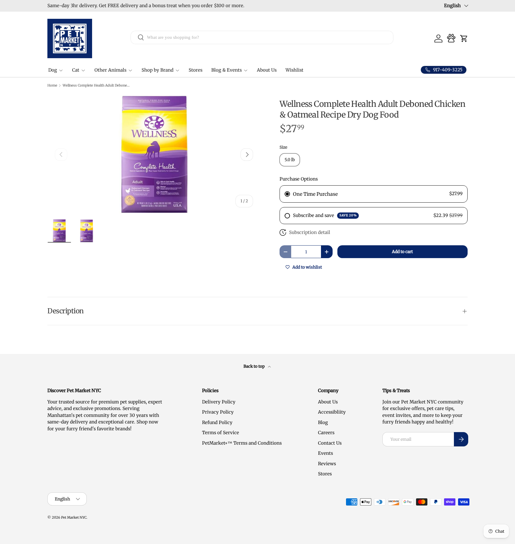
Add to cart (402, 251)
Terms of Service (220, 432)
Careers (326, 432)
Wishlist (294, 70)
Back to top (254, 366)
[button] (464, 38)
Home (52, 85)
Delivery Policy (218, 402)
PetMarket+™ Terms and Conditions (242, 443)
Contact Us (330, 443)
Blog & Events (226, 70)
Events (325, 453)
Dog (52, 70)
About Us (267, 70)
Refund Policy (217, 422)
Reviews (327, 463)
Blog (323, 422)
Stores (195, 70)
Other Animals (110, 70)
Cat (75, 70)
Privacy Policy (218, 412)
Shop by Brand (157, 70)
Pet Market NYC (73, 517)
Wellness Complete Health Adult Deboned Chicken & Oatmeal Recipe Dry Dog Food (96, 85)
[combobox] (262, 37)
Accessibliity (332, 412)
